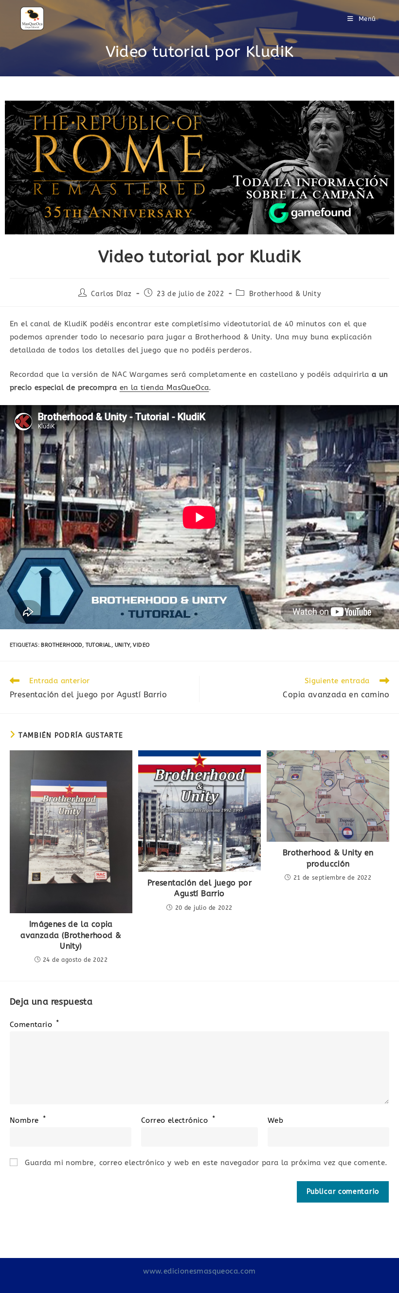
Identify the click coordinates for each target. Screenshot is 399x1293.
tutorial (98, 645)
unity (122, 645)
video (141, 645)
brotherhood (61, 645)
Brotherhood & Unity (285, 294)
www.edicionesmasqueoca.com (199, 1271)
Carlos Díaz (111, 294)
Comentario (34, 1024)
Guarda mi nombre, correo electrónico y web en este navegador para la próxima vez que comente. (206, 1162)
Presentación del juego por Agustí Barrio (199, 888)
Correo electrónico (178, 1120)
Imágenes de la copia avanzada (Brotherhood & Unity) (70, 935)
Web (275, 1120)
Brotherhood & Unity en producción (328, 858)
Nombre (28, 1120)
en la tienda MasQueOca (164, 387)
